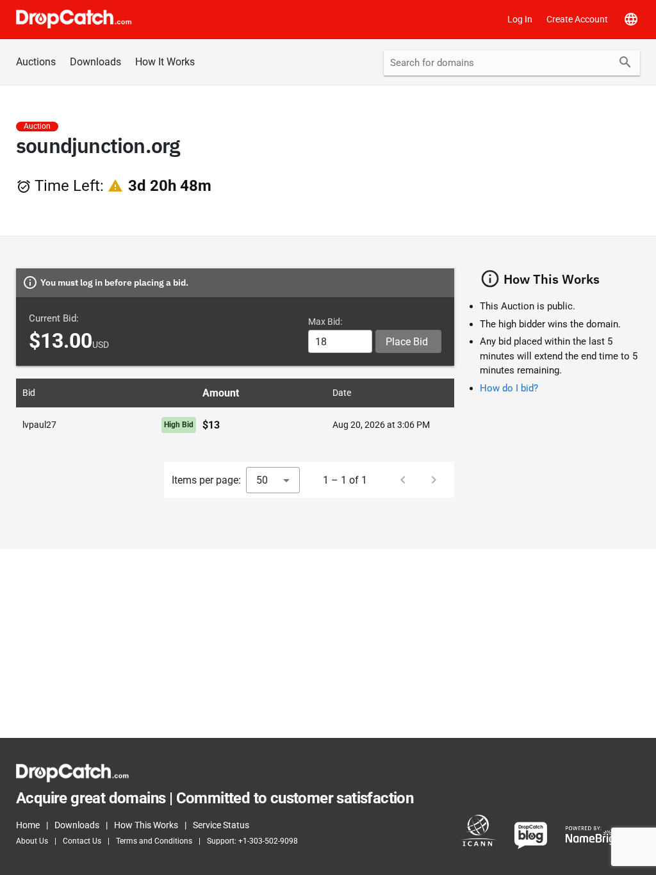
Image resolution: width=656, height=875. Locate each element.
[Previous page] (403, 479)
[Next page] (433, 479)
